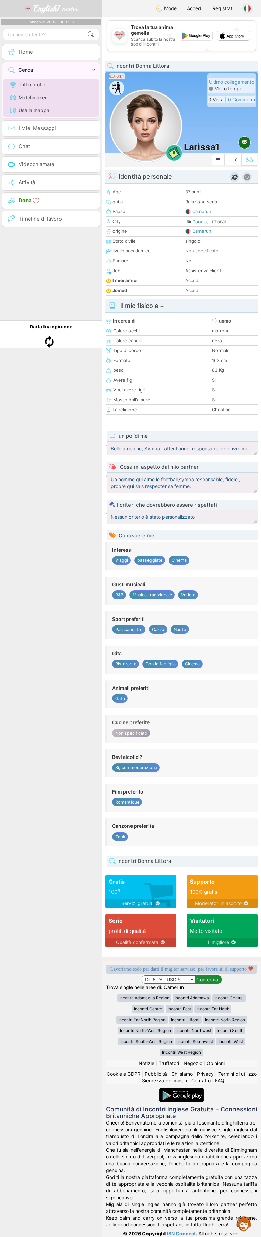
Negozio (193, 1063)
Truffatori (169, 1063)
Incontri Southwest (195, 1041)
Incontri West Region (181, 1052)
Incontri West (231, 1041)
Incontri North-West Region (145, 1030)
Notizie (146, 1063)
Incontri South (230, 1030)
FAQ (219, 1080)
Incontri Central (229, 997)
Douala (199, 221)
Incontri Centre (148, 1008)
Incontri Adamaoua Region (144, 997)
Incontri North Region (225, 1019)
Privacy (205, 1074)
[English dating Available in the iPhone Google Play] (181, 1091)
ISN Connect (181, 1233)
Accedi (194, 8)
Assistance (244, 1223)
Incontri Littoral (185, 1019)
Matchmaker (33, 97)
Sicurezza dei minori (164, 1080)
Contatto (201, 1080)
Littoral (217, 221)
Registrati (222, 8)
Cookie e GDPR (123, 1074)
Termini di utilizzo (237, 1074)
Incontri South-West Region (146, 1041)
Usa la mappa (34, 110)
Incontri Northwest (193, 1030)
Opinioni (216, 1063)
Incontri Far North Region (142, 1019)
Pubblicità (156, 1074)
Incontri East (179, 1008)
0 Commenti (241, 99)
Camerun (201, 211)
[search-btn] (91, 34)
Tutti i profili (32, 84)
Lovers (56, 8)
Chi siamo (182, 1074)
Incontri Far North (212, 1008)
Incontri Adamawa (192, 997)
